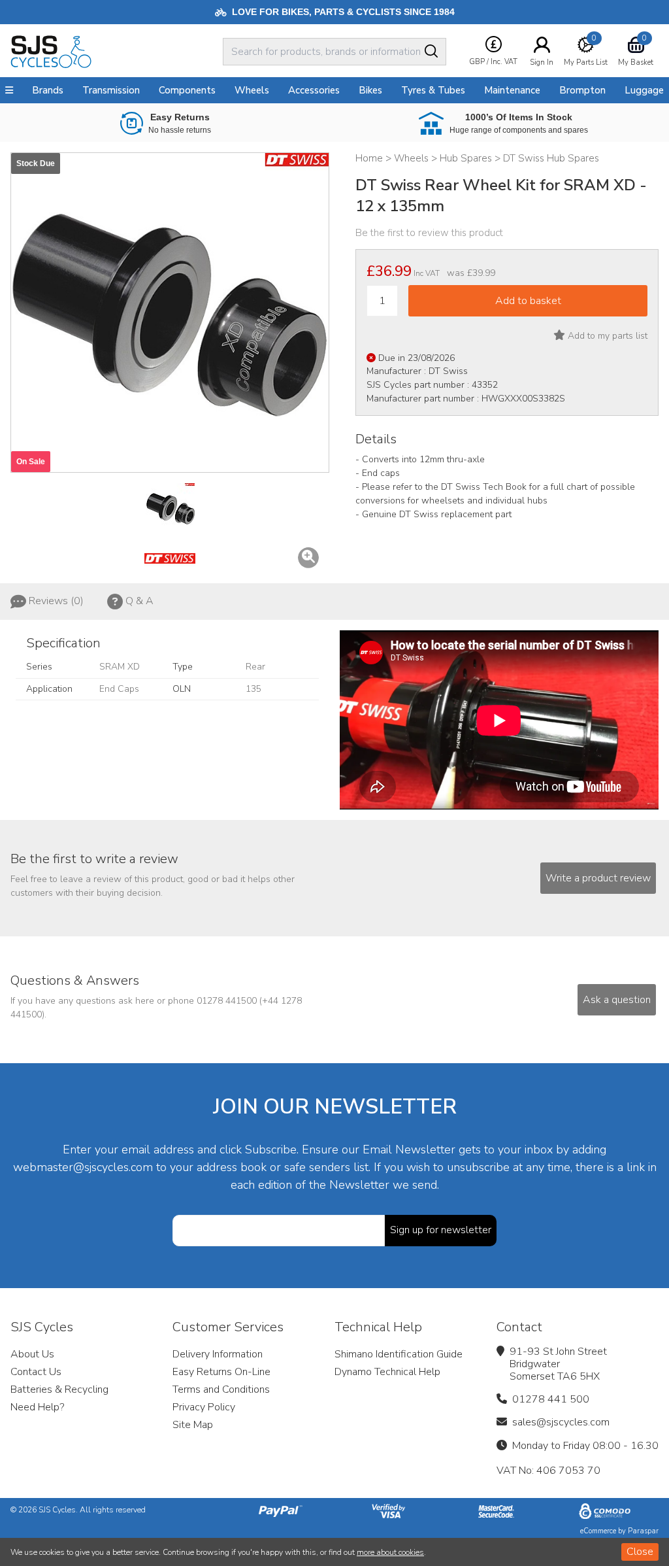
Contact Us (35, 1372)
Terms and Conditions (221, 1389)
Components (187, 90)
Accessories (314, 90)
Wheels (252, 90)
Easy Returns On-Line (221, 1372)
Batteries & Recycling (59, 1389)
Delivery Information (217, 1354)
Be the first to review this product (429, 233)
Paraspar (643, 1531)
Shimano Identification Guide (398, 1354)
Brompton (582, 90)
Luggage (644, 90)
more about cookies (390, 1552)
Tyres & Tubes (433, 90)
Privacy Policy (203, 1407)
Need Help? (37, 1407)
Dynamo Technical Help (387, 1372)
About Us (32, 1354)
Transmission (111, 90)
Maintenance (512, 90)
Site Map (192, 1425)
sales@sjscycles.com (561, 1422)
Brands (47, 90)
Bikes (370, 90)
